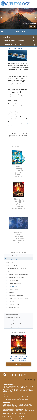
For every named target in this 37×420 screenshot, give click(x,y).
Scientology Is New (11, 265)
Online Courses (28, 398)
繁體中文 (26, 387)
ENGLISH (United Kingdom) (23, 386)
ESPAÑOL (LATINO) (7, 390)
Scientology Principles (12, 259)
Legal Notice (23, 418)
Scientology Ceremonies (13, 317)
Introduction (9, 262)
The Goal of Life (13, 280)
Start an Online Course (28, 406)
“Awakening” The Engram (16, 295)
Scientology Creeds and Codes (15, 324)
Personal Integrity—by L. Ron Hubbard (16, 268)
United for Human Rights (19, 411)
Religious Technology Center (15, 406)
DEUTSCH (13, 389)
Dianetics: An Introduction (13, 37)
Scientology (9, 311)
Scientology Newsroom (23, 405)
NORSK (23, 389)
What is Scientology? (12, 405)
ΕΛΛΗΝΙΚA (29, 390)
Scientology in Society (12, 327)
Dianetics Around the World (14, 44)
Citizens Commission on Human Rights (16, 413)
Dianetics (8, 271)
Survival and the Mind (15, 283)
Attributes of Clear (14, 304)
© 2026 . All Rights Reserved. (17, 416)
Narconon (16, 410)
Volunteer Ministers (12, 398)
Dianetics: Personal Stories (13, 40)
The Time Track (13, 286)
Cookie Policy (9, 418)
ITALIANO (5, 391)
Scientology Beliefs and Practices (18, 396)
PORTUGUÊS (11, 391)
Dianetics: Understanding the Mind (18, 274)
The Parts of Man (13, 289)
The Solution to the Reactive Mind (18, 298)
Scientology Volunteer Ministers (10, 408)
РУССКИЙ (20, 387)
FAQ (19, 398)
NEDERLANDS (6, 389)
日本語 (16, 387)
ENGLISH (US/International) (9, 386)
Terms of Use (16, 418)
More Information (7, 399)
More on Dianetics (14, 307)
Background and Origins (13, 255)
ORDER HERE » (18, 364)
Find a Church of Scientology (22, 399)
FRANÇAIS (6, 387)
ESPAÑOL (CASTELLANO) (19, 390)
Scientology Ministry (12, 320)
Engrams (11, 292)
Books (22, 398)
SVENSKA (28, 389)
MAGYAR (18, 389)
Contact (13, 399)
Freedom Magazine (14, 409)
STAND (21, 409)
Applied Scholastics (23, 410)
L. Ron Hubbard (6, 396)
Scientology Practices (12, 314)
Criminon (11, 410)
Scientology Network (21, 404)
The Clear (11, 301)
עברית (11, 387)
